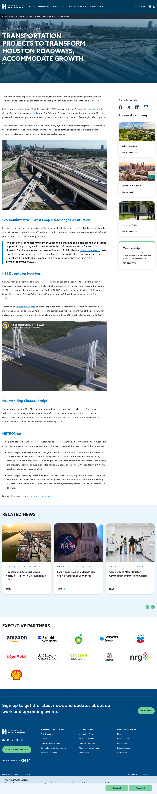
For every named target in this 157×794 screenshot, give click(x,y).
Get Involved (124, 244)
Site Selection (47, 734)
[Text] (3, 740)
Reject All (117, 788)
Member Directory (87, 743)
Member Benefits (86, 739)
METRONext (11, 433)
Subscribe (146, 711)
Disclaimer (146, 774)
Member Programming (89, 748)
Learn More (137, 139)
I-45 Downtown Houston (21, 273)
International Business (50, 743)
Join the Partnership (17, 749)
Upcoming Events (86, 734)
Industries (45, 739)
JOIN (143, 6)
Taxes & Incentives (49, 753)
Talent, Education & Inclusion (53, 748)
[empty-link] (120, 107)
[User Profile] (154, 6)
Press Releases (123, 748)
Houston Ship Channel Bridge (25, 401)
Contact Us (122, 753)
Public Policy (84, 753)
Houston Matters (90, 250)
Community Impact (25, 307)
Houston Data (123, 739)
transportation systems (41, 496)
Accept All (140, 788)
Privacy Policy (132, 774)
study (35, 113)
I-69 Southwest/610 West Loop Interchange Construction (46, 220)
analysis (92, 109)
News (4, 16)
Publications (122, 743)
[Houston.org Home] (13, 6)
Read (26, 558)
